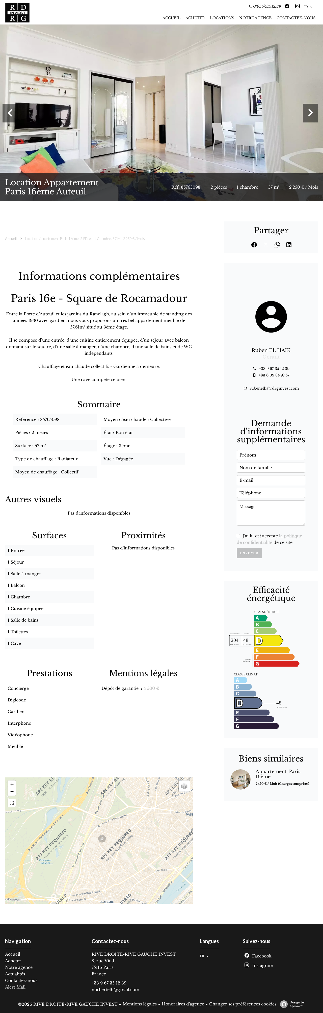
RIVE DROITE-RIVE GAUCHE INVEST (134, 954)
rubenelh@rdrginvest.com (274, 388)
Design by (297, 1004)
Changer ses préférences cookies (242, 1003)
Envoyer (249, 553)
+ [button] (12, 784)
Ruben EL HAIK (271, 350)
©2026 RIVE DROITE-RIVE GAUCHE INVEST (68, 1004)
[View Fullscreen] (12, 803)
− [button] (12, 792)
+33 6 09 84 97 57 (274, 375)
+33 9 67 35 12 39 (274, 368)
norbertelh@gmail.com (115, 989)
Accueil (11, 238)
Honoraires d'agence (183, 1003)
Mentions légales (140, 1003)
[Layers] (184, 786)
